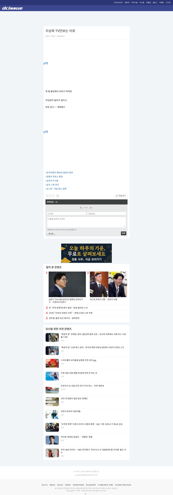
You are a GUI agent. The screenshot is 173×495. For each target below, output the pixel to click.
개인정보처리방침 (78, 485)
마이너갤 (134, 3)
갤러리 (127, 3)
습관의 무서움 (52, 181)
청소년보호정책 (91, 485)
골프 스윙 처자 (52, 185)
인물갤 (148, 3)
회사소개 (44, 485)
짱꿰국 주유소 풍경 (54, 176)
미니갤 (142, 3)
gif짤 (45, 63)
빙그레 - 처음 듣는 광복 (56, 189)
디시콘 (168, 3)
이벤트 (161, 3)
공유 (57, 195)
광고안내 (60, 485)
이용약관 (68, 485)
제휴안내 (52, 485)
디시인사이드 (118, 3)
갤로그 (155, 3)
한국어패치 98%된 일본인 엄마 (59, 172)
